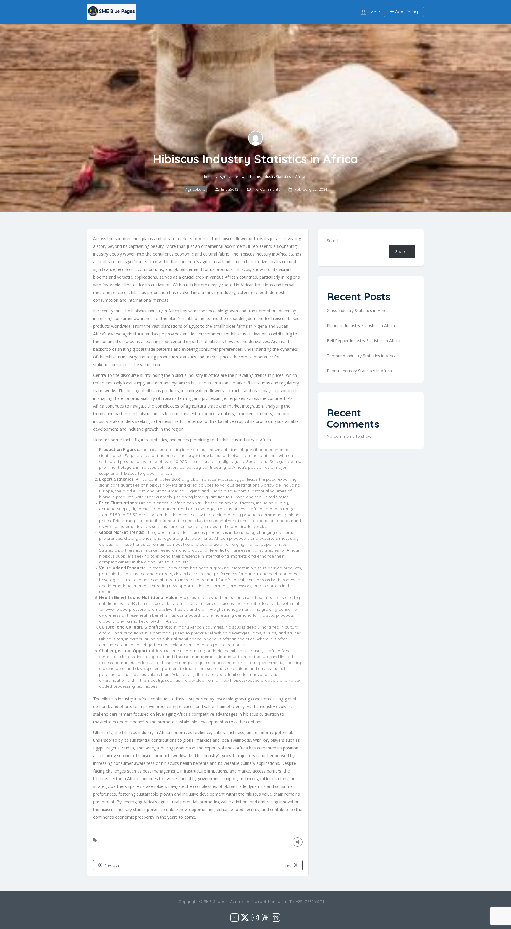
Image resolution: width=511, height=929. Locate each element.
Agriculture (229, 176)
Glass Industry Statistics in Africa (358, 310)
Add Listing (406, 11)
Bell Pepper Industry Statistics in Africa (363, 340)
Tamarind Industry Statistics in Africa (362, 355)
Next (288, 865)
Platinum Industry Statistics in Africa (361, 325)
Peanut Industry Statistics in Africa (359, 371)
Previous (111, 865)
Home (207, 176)
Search (333, 240)
